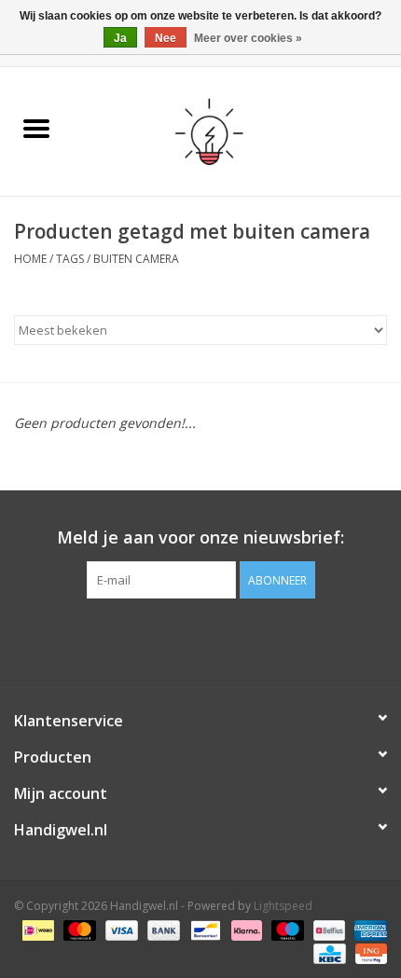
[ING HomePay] (368, 952)
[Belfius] (327, 929)
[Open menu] (36, 127)
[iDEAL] (36, 929)
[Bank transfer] (162, 929)
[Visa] (120, 929)
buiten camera (136, 259)
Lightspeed (283, 906)
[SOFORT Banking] (245, 929)
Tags (70, 259)
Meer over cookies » (248, 38)
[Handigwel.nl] (237, 130)
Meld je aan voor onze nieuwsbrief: (200, 537)
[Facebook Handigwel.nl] (200, 637)
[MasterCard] (78, 929)
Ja (120, 38)
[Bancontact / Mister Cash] (203, 929)
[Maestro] (286, 929)
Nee (165, 38)
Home (30, 259)
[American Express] (367, 929)
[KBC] (327, 952)
